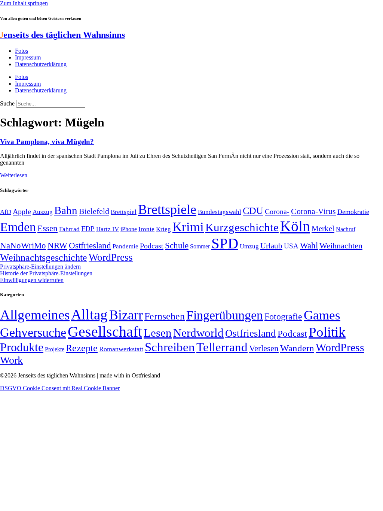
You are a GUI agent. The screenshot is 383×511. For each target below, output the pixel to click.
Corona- (277, 211)
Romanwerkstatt (121, 349)
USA (291, 246)
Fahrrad (69, 229)
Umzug (249, 246)
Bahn (65, 210)
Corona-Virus (313, 211)
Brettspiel (124, 211)
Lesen (158, 332)
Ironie (146, 229)
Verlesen (264, 348)
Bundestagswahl (219, 211)
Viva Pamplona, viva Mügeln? (47, 142)
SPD (224, 243)
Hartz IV (107, 229)
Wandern (297, 348)
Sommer (200, 246)
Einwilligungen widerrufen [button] (32, 280)
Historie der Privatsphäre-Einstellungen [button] (46, 273)
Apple (22, 211)
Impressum (28, 57)
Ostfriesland (90, 245)
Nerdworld (198, 332)
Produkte (21, 347)
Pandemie (125, 246)
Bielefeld (94, 211)
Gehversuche (33, 332)
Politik (327, 332)
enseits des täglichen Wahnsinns (62, 35)
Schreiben (170, 347)
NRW (57, 245)
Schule (177, 245)
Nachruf (345, 229)
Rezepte (82, 348)
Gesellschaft (105, 331)
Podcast (151, 246)
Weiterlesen (13, 175)
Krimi (188, 227)
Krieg (163, 229)
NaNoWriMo (23, 245)
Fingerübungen (224, 315)
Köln (295, 226)
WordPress (111, 257)
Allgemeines (35, 314)
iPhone (128, 229)
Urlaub (271, 245)
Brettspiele (167, 209)
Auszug (43, 211)
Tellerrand (222, 347)
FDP (88, 229)
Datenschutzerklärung (41, 64)
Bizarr (126, 314)
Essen (47, 228)
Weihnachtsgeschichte (43, 257)
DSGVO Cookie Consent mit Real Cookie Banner (60, 388)
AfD (5, 211)
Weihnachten (340, 245)
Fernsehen (164, 316)
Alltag (89, 314)
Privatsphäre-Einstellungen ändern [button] (40, 266)
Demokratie (353, 211)
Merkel (323, 228)
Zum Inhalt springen (24, 3)
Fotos (21, 51)
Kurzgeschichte (242, 227)
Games (322, 315)
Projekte (54, 349)
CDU (253, 210)
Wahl (309, 245)
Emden (18, 227)
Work (11, 360)
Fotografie (283, 316)
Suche (7, 103)
